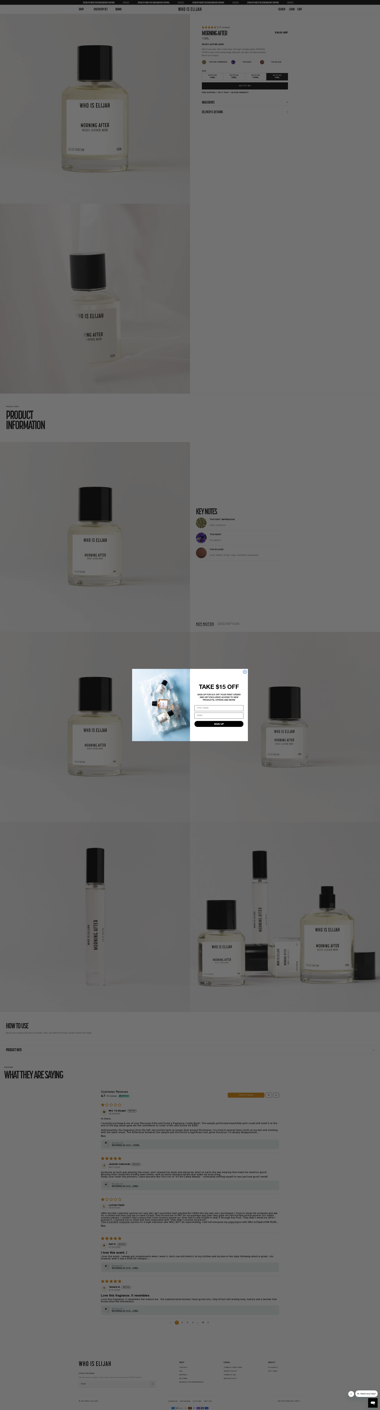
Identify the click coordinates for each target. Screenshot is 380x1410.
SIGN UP (219, 723)
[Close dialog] (245, 672)
